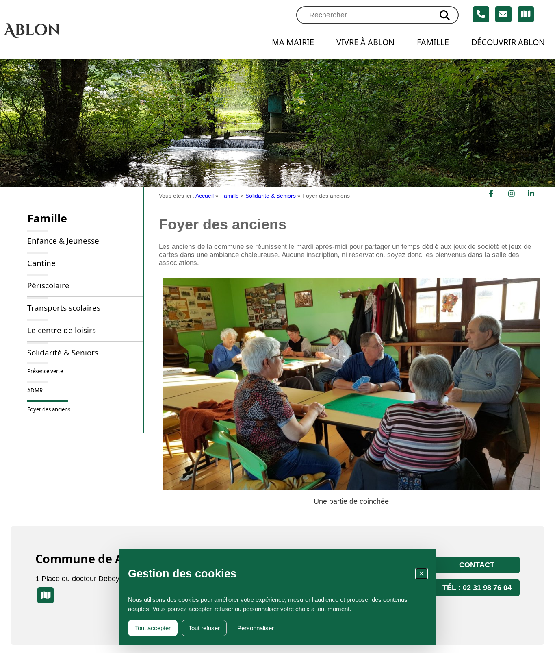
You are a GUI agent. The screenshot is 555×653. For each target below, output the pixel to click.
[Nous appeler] (481, 14)
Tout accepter (153, 628)
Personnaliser (255, 628)
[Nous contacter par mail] (503, 14)
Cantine (41, 263)
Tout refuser (204, 628)
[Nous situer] (526, 14)
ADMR (35, 390)
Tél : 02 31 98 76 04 (477, 587)
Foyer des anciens (48, 409)
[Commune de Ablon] (69, 30)
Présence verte (45, 371)
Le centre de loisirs (61, 330)
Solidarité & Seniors (62, 352)
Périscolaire (48, 285)
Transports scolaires (63, 308)
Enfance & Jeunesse (63, 240)
